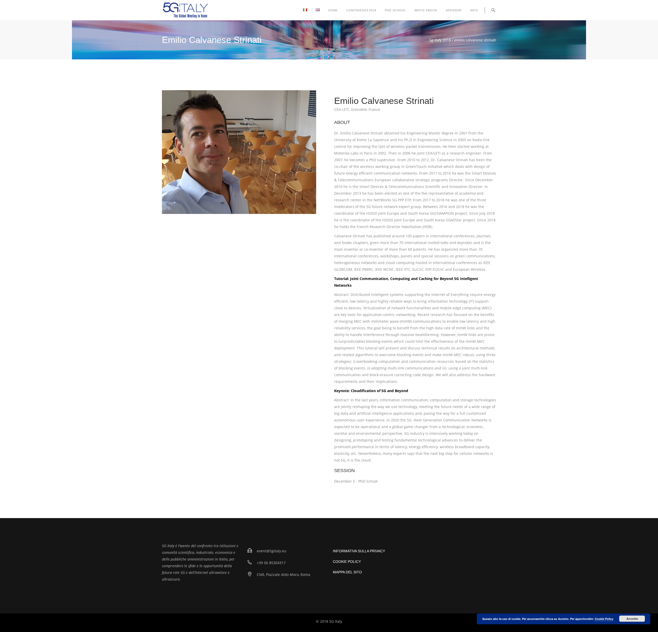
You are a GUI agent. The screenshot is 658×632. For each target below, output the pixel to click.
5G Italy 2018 (440, 40)
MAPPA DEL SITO (347, 572)
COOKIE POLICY (347, 561)
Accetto (632, 618)
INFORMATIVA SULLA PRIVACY (359, 551)
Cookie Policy (604, 619)
